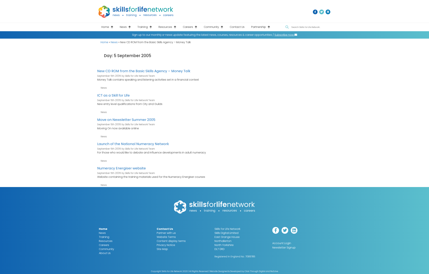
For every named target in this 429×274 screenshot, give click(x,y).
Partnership (258, 27)
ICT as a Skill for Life (113, 95)
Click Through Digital (255, 271)
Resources (165, 27)
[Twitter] (321, 12)
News (123, 27)
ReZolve (274, 271)
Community (211, 27)
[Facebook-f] (315, 12)
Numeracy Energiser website (121, 168)
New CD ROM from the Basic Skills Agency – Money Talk (143, 71)
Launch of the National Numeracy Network (133, 144)
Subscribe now (284, 35)
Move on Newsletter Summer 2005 (126, 119)
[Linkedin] (328, 12)
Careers (188, 27)
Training (142, 27)
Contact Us (237, 27)
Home (105, 27)
